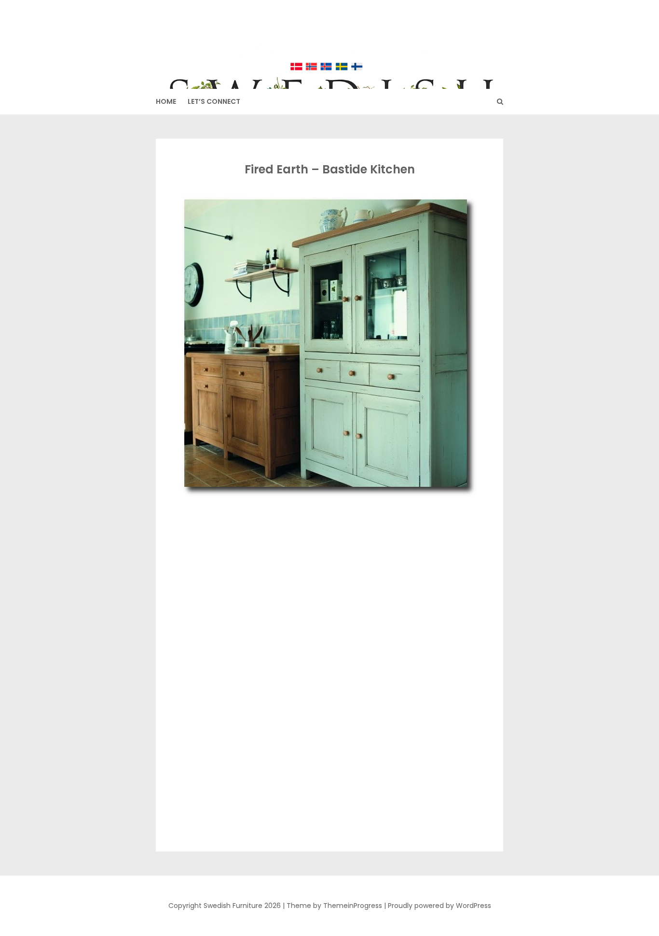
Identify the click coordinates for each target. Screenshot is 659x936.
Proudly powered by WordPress (439, 905)
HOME (166, 101)
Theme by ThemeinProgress (334, 905)
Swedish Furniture (329, 39)
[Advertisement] (328, 571)
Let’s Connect (214, 101)
